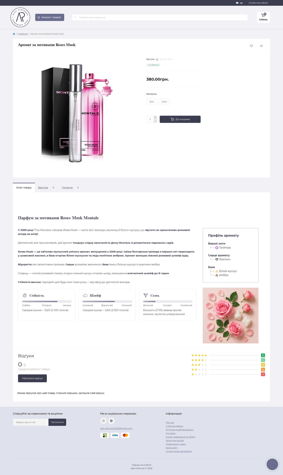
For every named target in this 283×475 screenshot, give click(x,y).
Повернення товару (176, 444)
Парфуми (23, 34)
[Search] (75, 17)
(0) (157, 59)
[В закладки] (251, 46)
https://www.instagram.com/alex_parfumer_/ (103, 420)
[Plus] (155, 117)
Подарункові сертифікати (179, 451)
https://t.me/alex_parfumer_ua (111, 420)
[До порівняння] (261, 45)
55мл (164, 101)
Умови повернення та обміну (180, 437)
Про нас (170, 422)
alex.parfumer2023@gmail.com (116, 428)
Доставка (170, 433)
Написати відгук (32, 378)
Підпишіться (57, 422)
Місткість (151, 94)
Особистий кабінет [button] (258, 3)
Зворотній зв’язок (175, 440)
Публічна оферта (174, 426)
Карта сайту (172, 447)
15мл (152, 101)
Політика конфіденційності (179, 429)
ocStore (147, 465)
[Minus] (155, 121)
